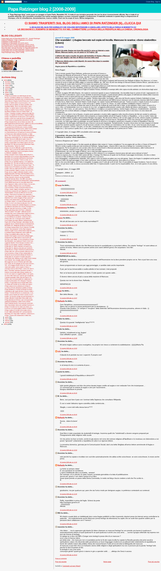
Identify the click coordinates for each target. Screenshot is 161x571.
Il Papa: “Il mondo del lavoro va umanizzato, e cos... (19, 293)
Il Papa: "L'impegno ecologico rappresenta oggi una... (20, 113)
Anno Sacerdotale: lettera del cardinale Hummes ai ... (20, 305)
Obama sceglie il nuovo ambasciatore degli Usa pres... (20, 230)
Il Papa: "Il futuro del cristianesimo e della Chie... (18, 315)
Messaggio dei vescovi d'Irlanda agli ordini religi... (19, 262)
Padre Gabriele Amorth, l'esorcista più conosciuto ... (19, 303)
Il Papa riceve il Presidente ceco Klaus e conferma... (19, 167)
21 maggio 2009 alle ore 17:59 (68, 225)
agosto (7, 89)
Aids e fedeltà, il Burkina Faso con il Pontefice (18, 186)
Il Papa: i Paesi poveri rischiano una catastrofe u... (19, 194)
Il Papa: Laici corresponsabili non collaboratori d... (19, 279)
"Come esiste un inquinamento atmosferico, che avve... (20, 120)
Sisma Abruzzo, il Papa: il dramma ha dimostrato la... (20, 249)
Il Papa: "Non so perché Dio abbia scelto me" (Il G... (19, 149)
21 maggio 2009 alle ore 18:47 (68, 253)
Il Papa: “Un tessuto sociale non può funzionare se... (20, 296)
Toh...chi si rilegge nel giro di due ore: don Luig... (18, 265)
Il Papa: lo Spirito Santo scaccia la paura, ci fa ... (18, 103)
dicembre (8, 82)
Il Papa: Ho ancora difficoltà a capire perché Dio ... (19, 148)
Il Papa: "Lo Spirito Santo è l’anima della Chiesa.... (19, 108)
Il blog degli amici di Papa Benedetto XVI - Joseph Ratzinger (21, 38)
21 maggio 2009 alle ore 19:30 (68, 326)
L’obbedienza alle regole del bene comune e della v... (19, 291)
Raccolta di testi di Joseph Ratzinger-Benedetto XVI (18, 46)
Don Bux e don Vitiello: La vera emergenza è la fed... (20, 239)
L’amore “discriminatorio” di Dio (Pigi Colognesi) (18, 229)
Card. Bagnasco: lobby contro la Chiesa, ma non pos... (20, 184)
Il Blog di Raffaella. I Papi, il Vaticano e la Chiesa (17, 40)
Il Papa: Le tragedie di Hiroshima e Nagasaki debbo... (20, 115)
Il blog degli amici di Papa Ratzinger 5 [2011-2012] (18, 44)
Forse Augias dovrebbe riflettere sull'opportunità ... (19, 220)
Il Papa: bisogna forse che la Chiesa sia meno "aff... (19, 122)
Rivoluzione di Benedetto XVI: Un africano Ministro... (19, 137)
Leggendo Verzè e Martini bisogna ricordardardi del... (20, 224)
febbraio (7, 320)
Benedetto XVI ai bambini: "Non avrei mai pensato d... (20, 175)
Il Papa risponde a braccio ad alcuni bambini (17, 177)
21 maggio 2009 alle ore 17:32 (68, 192)
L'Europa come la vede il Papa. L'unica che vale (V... (19, 268)
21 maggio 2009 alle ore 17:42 (68, 204)
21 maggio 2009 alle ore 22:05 (68, 358)
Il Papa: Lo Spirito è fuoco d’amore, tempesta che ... (19, 109)
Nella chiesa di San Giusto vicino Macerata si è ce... (19, 130)
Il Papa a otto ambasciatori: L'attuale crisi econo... (19, 199)
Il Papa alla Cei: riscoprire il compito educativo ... (18, 256)
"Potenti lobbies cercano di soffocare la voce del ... (19, 192)
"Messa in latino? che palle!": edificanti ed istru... (18, 211)
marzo (7, 319)
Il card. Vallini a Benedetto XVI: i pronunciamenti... (19, 312)
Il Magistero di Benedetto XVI (11, 41)
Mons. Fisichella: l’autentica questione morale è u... (19, 270)
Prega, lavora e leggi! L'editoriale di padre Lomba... (19, 172)
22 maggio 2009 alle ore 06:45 (68, 379)
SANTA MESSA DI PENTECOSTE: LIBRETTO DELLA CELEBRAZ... (24, 123)
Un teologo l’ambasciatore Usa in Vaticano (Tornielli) (19, 227)
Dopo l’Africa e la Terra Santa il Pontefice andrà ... (19, 125)
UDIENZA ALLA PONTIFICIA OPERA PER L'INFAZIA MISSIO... (23, 180)
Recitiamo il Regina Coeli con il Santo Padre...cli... (19, 111)
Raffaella (61, 301)
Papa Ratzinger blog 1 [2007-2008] (13, 52)
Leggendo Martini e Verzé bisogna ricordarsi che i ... (19, 243)
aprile (6, 317)
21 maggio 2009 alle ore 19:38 (68, 338)
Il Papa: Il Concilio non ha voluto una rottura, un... (19, 307)
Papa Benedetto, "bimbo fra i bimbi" (15, 146)
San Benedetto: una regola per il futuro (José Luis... (19, 241)
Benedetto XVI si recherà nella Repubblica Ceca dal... (20, 156)
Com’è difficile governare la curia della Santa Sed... (19, 182)
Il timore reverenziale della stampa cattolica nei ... (19, 272)
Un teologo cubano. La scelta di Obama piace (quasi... (20, 201)
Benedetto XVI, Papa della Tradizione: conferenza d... (20, 313)
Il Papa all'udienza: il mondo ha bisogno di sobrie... (19, 289)
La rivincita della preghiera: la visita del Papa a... (18, 215)
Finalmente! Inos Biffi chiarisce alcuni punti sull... (18, 237)
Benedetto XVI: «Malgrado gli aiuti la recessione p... (19, 225)
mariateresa (62, 207)
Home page (107, 562)
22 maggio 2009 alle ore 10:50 (68, 450)
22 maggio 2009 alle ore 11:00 (68, 462)
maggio (7, 94)
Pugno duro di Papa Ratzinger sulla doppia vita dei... (19, 222)
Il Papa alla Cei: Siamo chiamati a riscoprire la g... (19, 246)
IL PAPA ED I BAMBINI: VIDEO (13, 153)
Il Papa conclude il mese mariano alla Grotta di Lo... (19, 154)
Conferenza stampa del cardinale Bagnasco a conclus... (21, 205)
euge (60, 185)
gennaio (7, 322)
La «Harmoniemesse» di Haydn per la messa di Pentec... (21, 132)
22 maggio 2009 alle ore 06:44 (68, 368)
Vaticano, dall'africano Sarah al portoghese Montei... (19, 151)
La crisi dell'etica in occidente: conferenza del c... (19, 217)
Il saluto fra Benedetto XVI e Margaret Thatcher (18, 281)
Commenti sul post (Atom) (71, 566)
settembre (8, 87)
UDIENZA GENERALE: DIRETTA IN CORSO (17, 301)
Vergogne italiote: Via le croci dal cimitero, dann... (18, 106)
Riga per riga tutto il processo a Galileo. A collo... (18, 208)
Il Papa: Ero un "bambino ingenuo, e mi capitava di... (19, 161)
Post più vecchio (153, 562)
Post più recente (60, 562)
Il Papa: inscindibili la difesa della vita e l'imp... (17, 234)
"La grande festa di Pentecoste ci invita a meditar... (19, 127)
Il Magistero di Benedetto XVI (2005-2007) (15, 43)
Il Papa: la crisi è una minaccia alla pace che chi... (19, 203)
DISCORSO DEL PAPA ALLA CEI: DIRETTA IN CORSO (20, 258)
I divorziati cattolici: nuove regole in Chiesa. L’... (18, 267)
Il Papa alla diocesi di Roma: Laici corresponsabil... (19, 300)
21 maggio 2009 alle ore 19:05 (68, 288)
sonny (60, 218)
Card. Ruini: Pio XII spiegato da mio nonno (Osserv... (20, 263)
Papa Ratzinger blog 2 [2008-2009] (41, 9)
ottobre (7, 85)
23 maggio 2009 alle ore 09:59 (68, 524)
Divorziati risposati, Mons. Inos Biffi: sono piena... (19, 179)
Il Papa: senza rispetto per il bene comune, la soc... (19, 294)
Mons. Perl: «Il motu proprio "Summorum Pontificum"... (20, 135)
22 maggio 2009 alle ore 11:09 (68, 494)
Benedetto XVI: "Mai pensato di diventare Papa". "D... (20, 165)
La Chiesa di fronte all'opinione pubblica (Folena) (18, 288)
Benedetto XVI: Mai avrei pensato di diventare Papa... (20, 144)
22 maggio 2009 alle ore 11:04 (68, 483)
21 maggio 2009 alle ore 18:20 (68, 239)
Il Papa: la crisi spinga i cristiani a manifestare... (18, 244)
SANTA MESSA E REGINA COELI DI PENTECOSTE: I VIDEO (22, 99)
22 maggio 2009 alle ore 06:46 (68, 426)
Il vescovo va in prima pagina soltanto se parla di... (19, 308)
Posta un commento (61, 558)
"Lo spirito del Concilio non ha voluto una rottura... (19, 284)
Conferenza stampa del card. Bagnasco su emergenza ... (21, 191)
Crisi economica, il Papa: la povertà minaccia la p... (19, 187)
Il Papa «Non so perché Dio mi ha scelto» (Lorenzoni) (20, 141)
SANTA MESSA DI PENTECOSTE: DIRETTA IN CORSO (21, 128)
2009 (5, 80)
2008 (5, 324)
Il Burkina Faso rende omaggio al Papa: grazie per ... (20, 198)
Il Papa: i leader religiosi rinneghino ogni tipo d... (18, 189)
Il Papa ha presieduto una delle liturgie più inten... (18, 96)
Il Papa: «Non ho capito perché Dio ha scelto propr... (19, 168)
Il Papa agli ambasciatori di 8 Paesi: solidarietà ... (18, 210)
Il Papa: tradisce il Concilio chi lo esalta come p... (18, 310)
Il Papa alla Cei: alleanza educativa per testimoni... (19, 248)
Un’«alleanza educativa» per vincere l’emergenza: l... (20, 206)
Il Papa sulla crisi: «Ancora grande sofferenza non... (19, 251)
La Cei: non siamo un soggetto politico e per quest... (19, 274)
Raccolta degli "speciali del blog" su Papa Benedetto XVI (20, 48)
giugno (7, 92)
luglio (6, 90)
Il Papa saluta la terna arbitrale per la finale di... (18, 286)
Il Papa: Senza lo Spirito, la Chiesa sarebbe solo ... (19, 104)
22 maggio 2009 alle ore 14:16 (68, 510)
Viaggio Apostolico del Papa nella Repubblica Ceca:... (20, 173)
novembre (8, 83)
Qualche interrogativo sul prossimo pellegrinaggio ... (19, 236)
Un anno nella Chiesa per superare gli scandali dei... (19, 275)
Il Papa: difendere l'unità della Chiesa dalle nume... (19, 298)
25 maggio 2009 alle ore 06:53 (68, 555)
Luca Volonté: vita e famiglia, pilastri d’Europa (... (18, 260)
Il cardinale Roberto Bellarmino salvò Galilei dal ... (19, 232)
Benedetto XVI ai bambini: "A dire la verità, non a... (19, 160)
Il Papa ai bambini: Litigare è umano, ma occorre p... (19, 170)
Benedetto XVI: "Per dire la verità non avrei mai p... (19, 163)
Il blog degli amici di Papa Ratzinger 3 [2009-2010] (18, 51)
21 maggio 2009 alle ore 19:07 (68, 298)
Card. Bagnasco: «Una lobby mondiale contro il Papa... (20, 196)
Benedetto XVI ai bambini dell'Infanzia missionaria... (19, 158)
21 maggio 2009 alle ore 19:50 (68, 348)
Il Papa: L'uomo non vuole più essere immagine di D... (20, 118)
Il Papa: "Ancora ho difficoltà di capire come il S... (18, 139)
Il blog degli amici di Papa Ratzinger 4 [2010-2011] (18, 49)
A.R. (59, 351)
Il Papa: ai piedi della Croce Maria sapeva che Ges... (20, 142)
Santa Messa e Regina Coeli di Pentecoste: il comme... (20, 101)
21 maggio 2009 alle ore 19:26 (68, 315)
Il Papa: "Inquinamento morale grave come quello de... (20, 116)
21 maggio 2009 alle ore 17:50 (68, 215)
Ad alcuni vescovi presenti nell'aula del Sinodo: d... (19, 255)
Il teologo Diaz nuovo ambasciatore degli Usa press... (20, 213)
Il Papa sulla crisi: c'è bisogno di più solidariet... (18, 218)
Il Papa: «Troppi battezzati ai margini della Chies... (19, 282)
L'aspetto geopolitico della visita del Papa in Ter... (18, 277)
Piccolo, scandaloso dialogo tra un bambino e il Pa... (19, 97)
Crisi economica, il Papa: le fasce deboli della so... (19, 253)
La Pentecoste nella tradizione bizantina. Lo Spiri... (19, 134)
